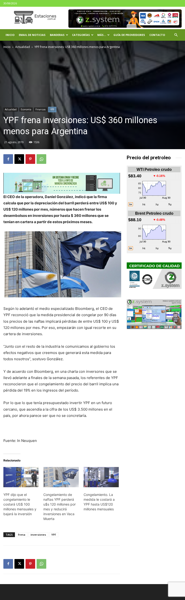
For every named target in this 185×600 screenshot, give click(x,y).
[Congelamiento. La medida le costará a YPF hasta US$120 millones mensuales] (101, 477)
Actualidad (22, 47)
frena (21, 534)
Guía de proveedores (129, 35)
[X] (19, 159)
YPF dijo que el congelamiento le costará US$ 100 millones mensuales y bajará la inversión (19, 504)
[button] (176, 35)
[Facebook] (8, 159)
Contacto (157, 35)
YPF (52, 109)
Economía (26, 109)
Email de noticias (32, 35)
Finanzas (40, 109)
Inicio (10, 35)
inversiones (38, 534)
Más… (101, 35)
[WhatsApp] (41, 159)
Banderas (57, 35)
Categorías (81, 35)
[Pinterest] (30, 159)
